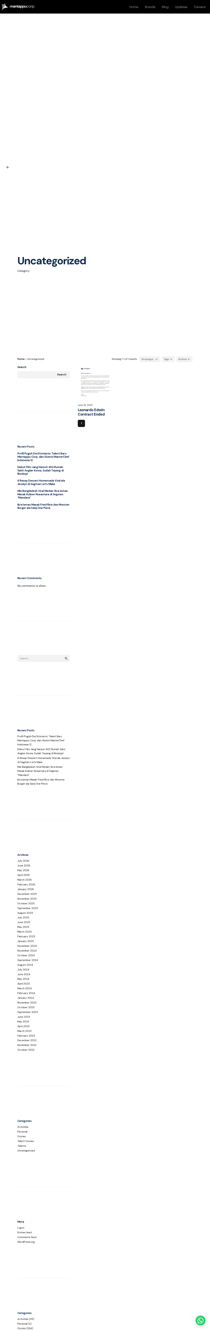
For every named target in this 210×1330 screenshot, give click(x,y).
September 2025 (27, 908)
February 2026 (26, 884)
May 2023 (23, 1021)
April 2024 (23, 983)
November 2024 (27, 950)
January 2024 (25, 998)
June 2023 (23, 1016)
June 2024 (23, 974)
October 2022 (25, 1049)
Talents (21, 1146)
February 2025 (26, 936)
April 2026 (23, 875)
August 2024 (25, 965)
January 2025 (25, 941)
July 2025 (23, 917)
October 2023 (25, 1007)
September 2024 (27, 960)
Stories (21, 1136)
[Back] (7, 167)
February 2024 (26, 993)
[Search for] (43, 658)
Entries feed (24, 1232)
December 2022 (27, 1040)
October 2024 (26, 955)
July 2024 (23, 969)
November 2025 (27, 898)
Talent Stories (25, 1141)
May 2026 (23, 870)
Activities (22, 1127)
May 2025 (23, 927)
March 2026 (24, 879)
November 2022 (26, 1045)
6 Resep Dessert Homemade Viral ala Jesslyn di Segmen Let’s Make (41, 482)
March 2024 (24, 988)
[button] (200, 1320)
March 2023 (24, 1031)
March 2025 (24, 931)
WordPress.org (26, 1242)
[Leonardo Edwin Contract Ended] (95, 382)
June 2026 (23, 865)
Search (21, 367)
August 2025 (25, 913)
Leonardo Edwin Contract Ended (91, 412)
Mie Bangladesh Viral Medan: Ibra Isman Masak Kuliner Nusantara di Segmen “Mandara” (42, 494)
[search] (66, 658)
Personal (22, 1131)
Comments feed (26, 1237)
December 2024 (27, 946)
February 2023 (26, 1035)
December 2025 (27, 894)
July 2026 (23, 860)
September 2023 (27, 1012)
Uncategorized (26, 1150)
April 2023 (23, 1026)
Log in (20, 1227)
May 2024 (23, 979)
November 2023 (26, 1002)
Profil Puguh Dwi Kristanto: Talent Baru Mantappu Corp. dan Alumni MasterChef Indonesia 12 (43, 457)
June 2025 (23, 922)
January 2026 (25, 889)
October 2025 (26, 903)
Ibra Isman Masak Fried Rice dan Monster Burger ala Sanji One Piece (43, 506)
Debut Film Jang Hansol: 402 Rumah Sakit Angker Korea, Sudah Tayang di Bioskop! (40, 470)
